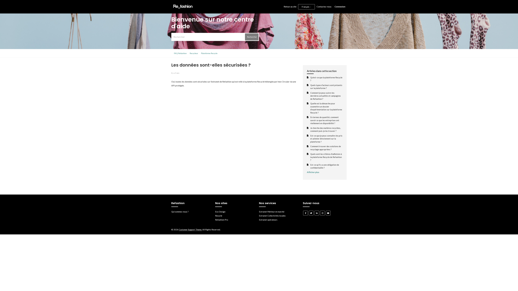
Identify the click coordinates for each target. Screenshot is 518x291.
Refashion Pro (221, 220)
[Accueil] (182, 9)
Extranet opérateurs (268, 220)
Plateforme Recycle (209, 53)
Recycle (218, 215)
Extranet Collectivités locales (272, 215)
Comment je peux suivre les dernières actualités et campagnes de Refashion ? (325, 96)
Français (306, 7)
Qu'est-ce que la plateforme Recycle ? (326, 79)
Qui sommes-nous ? (180, 211)
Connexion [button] (340, 6)
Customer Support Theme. (190, 229)
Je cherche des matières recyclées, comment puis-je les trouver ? (325, 129)
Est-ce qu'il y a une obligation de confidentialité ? (324, 166)
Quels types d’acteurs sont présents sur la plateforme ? (326, 86)
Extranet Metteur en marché (271, 211)
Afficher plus (313, 172)
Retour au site (290, 6)
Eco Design (220, 211)
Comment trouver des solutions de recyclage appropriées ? (325, 148)
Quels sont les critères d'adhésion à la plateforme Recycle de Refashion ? (326, 157)
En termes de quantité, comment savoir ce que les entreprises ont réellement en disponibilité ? (324, 120)
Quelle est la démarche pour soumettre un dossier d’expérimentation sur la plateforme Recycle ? (326, 108)
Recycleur (194, 53)
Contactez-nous (324, 6)
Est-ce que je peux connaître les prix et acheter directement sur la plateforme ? (326, 138)
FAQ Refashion (180, 53)
